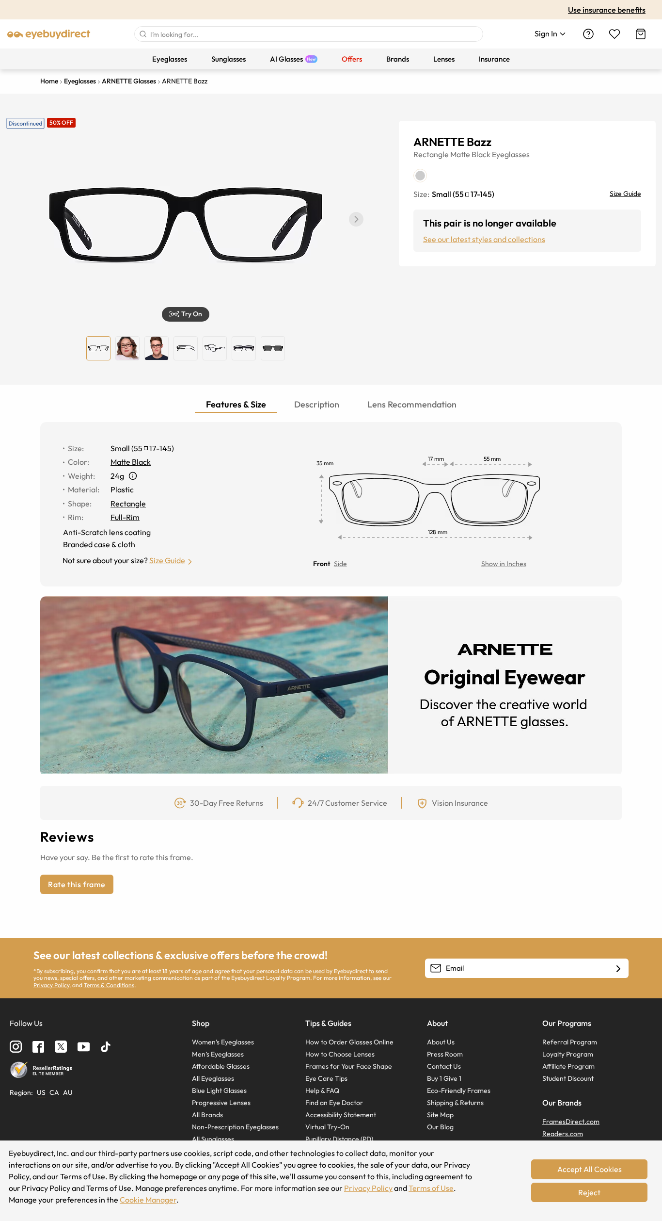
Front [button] (321, 563)
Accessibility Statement (340, 1114)
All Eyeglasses (213, 1078)
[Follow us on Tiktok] (105, 1047)
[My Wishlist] (614, 34)
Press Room (445, 1054)
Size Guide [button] (167, 560)
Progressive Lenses (221, 1102)
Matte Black (470, 154)
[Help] (588, 34)
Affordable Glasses (221, 1066)
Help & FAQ (322, 1090)
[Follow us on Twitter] (61, 1047)
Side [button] (340, 563)
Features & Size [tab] (236, 404)
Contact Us (444, 1066)
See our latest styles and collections (484, 239)
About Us (441, 1042)
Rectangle (431, 154)
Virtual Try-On (327, 1127)
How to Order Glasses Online (349, 1042)
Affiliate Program (568, 1066)
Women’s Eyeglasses (223, 1042)
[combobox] (308, 34)
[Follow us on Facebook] (38, 1047)
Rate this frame (77, 884)
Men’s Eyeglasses (218, 1054)
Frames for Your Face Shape (348, 1066)
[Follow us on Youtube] (84, 1047)
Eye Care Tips (326, 1078)
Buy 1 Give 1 (444, 1078)
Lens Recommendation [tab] (412, 404)
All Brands (207, 1114)
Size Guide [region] (625, 193)
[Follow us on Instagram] (16, 1047)
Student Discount (568, 1078)
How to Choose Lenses (340, 1054)
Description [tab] (316, 404)
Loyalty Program (567, 1054)
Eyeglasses (511, 154)
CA (54, 1092)
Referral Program (569, 1042)
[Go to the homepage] (49, 34)
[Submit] (142, 34)
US (41, 1092)
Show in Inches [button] (503, 563)
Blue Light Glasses (219, 1090)
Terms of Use (431, 1188)
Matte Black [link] (130, 462)
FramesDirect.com (570, 1121)
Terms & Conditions (109, 985)
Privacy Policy (51, 985)
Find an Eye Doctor (334, 1102)
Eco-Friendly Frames (458, 1090)
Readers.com (562, 1133)
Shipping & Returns (455, 1102)
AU (68, 1092)
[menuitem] (169, 59)
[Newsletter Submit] (618, 969)
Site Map (440, 1114)
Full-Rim (125, 517)
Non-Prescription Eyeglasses (235, 1127)
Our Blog (440, 1127)
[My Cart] (641, 34)
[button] (356, 219)
